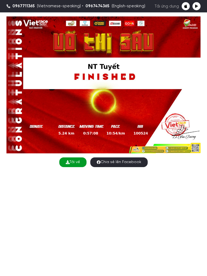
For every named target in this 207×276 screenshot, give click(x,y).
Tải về (75, 162)
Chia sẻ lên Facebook (121, 162)
